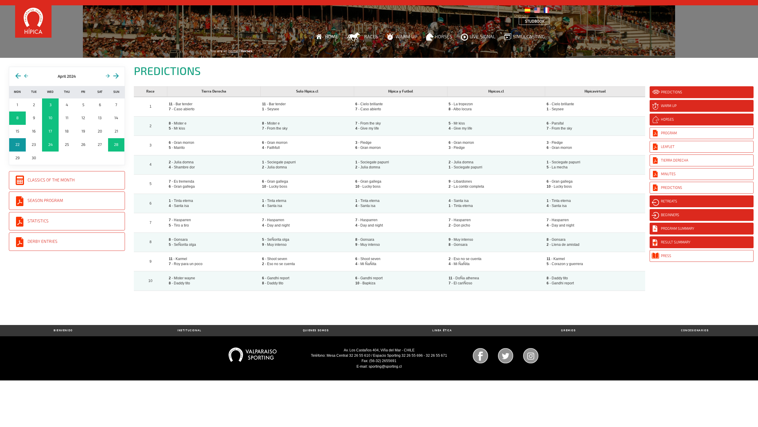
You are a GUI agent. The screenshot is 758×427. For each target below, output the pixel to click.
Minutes (668, 174)
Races (371, 37)
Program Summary (677, 229)
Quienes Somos (316, 330)
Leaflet (668, 147)
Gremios (568, 330)
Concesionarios (695, 330)
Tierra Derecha (674, 160)
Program (669, 133)
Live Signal (482, 37)
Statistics (38, 221)
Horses (443, 37)
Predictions (671, 92)
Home (331, 37)
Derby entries (42, 241)
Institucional (189, 330)
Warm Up (406, 37)
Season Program (45, 200)
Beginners (670, 215)
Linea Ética (442, 330)
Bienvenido (63, 330)
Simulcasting (529, 37)
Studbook (535, 21)
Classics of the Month (51, 180)
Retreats (669, 201)
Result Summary (675, 242)
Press (666, 256)
